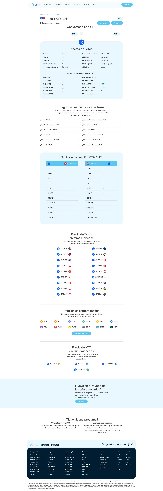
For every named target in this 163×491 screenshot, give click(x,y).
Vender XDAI (68, 469)
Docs (127, 462)
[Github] (132, 445)
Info (118, 452)
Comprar (103, 23)
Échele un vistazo (69, 428)
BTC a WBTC (51, 467)
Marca (119, 467)
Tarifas (119, 464)
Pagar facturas (104, 462)
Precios (48, 15)
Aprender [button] (58, 4)
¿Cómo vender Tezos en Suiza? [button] (92, 145)
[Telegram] (107, 445)
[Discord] (110, 445)
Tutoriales (128, 459)
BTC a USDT (51, 457)
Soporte (128, 452)
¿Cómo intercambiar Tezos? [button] (91, 140)
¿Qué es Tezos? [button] (45, 135)
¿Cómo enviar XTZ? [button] (88, 130)
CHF (119, 18)
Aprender (128, 457)
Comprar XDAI (34, 469)
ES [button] (94, 4)
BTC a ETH (51, 455)
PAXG (84, 459)
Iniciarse (81, 401)
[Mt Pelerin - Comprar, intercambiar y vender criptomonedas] (36, 4)
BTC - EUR (85, 469)
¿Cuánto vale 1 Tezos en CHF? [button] (49, 125)
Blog (118, 457)
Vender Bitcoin (69, 455)
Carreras (119, 469)
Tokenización (103, 464)
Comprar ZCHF (34, 471)
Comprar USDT (34, 464)
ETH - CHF (85, 471)
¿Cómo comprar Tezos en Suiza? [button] (92, 135)
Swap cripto (51, 452)
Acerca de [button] (77, 4)
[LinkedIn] (114, 445)
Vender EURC (69, 464)
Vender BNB (68, 467)
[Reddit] (129, 445)
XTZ (54, 15)
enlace (103, 67)
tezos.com (104, 57)
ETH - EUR (85, 474)
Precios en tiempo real (89, 452)
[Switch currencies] (81, 34)
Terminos (94, 481)
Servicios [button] (67, 4)
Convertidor (86, 464)
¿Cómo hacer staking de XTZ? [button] (49, 140)
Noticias (119, 459)
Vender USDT (69, 459)
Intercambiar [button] (47, 4)
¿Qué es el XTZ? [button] (45, 120)
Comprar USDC (34, 467)
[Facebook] (118, 445)
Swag (118, 471)
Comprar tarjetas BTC (36, 457)
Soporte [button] (86, 4)
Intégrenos (103, 459)
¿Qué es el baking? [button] (46, 145)
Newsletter (103, 468)
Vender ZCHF (69, 471)
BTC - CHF (85, 467)
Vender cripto (69, 452)
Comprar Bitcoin (35, 455)
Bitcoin (84, 455)
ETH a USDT (51, 469)
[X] (103, 445)
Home (42, 15)
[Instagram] (121, 445)
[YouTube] (125, 445)
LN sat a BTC (51, 464)
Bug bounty (116, 481)
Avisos (85, 481)
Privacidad (101, 481)
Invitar (118, 462)
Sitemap (109, 481)
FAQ (126, 455)
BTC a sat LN (51, 462)
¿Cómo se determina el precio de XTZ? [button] (94, 120)
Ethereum (85, 457)
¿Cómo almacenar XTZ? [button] (89, 125)
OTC (101, 455)
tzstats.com (105, 60)
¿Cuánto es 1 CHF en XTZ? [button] (48, 130)
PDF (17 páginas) (106, 64)
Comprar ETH (34, 462)
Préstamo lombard (105, 457)
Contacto (128, 464)
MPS (118, 455)
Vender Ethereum (70, 457)
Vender (116, 23)
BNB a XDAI (51, 471)
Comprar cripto (35, 452)
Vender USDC (69, 462)
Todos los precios (81, 333)
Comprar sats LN (35, 459)
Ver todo (32, 474)
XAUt (83, 462)
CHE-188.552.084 (64, 481)
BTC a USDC (51, 459)
